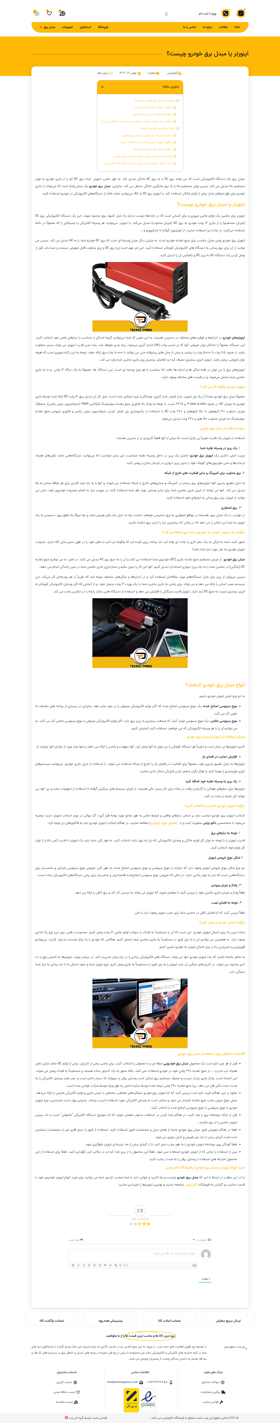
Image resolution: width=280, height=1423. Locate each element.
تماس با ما (189, 27)
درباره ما (207, 27)
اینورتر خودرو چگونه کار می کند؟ (153, 107)
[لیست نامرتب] (99, 1265)
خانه (237, 27)
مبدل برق (49, 27)
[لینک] (115, 1265)
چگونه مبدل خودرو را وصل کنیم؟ (152, 149)
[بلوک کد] (110, 1265)
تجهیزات (67, 27)
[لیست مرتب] (94, 1265)
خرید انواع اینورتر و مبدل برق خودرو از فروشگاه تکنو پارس (138, 163)
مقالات (223, 27)
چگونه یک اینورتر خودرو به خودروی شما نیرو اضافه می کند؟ (136, 121)
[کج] (78, 1265)
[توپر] (73, 1265)
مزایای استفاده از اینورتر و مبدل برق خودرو (147, 135)
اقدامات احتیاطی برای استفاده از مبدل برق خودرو (143, 156)
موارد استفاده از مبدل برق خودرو (152, 114)
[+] (126, 1265)
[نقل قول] (105, 1265)
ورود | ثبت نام (207, 13)
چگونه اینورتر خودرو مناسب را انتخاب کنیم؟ (146, 142)
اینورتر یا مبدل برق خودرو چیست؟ (154, 100)
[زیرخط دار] (83, 1265)
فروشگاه (103, 27)
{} (120, 1265)
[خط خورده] (89, 1265)
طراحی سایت (99, 1418)
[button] (102, 87)
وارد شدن (74, 1240)
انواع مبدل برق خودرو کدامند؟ (157, 128)
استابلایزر (85, 27)
